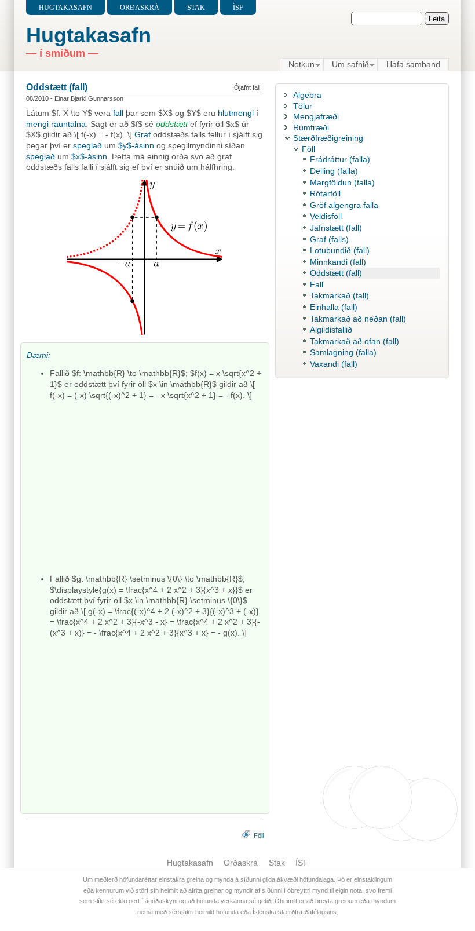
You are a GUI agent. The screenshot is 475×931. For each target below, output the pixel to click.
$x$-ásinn (89, 156)
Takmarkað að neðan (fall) (358, 318)
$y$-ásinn (136, 145)
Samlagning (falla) (343, 352)
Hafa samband (413, 64)
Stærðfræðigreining (328, 138)
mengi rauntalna (56, 124)
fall (118, 113)
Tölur (302, 106)
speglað (87, 145)
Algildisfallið (331, 329)
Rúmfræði (311, 127)
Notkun (297, 65)
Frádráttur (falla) (340, 159)
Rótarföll (325, 193)
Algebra (307, 95)
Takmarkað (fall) (339, 295)
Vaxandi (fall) (333, 363)
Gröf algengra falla (344, 205)
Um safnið (346, 65)
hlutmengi (236, 113)
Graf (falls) (329, 239)
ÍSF (238, 7)
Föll (259, 835)
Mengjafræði (316, 116)
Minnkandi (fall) (338, 261)
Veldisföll (326, 216)
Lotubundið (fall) (340, 250)
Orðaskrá (139, 7)
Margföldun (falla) (342, 182)
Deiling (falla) (334, 171)
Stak (196, 7)
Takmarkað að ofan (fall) (354, 341)
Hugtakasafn (65, 7)
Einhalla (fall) (333, 307)
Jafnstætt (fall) (336, 227)
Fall (316, 284)
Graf (142, 134)
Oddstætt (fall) (56, 87)
